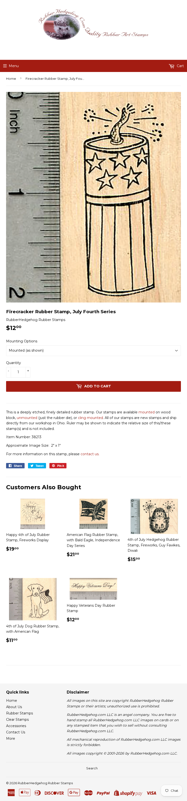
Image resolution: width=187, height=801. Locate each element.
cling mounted (90, 418)
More (10, 738)
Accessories (16, 726)
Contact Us (15, 732)
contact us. (90, 454)
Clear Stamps (17, 719)
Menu (14, 66)
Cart (180, 66)
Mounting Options (21, 341)
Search (92, 768)
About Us (14, 707)
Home (11, 78)
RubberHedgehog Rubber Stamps (45, 783)
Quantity (13, 363)
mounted (147, 412)
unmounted (27, 418)
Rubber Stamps (19, 713)
